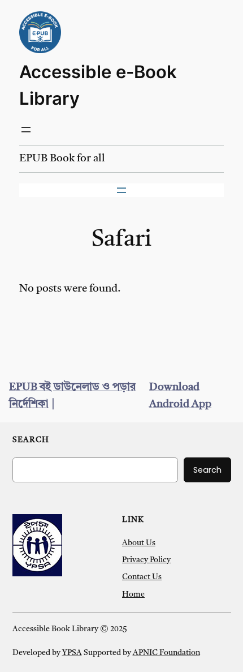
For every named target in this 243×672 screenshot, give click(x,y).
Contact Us (142, 577)
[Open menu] (26, 129)
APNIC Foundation (166, 653)
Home (133, 594)
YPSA (72, 653)
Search (207, 470)
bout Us (141, 543)
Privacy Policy (146, 560)
